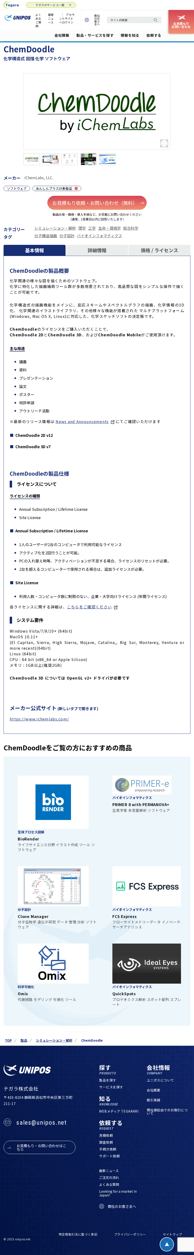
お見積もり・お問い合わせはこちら (41, 1147)
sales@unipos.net (41, 1122)
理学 (82, 228)
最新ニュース (51, 18)
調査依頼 (106, 1142)
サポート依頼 (109, 1156)
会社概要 (153, 1090)
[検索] (155, 20)
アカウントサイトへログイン (67, 18)
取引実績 (153, 1100)
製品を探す (107, 1080)
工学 (92, 228)
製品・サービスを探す (95, 35)
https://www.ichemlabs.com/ (39, 719)
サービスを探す (111, 1087)
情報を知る (130, 35)
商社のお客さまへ (97, 20)
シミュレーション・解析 (55, 228)
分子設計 (67, 235)
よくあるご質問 (38, 20)
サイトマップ (172, 1234)
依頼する (153, 35)
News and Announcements (82, 421)
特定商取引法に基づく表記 (78, 1234)
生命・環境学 (109, 228)
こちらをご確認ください (89, 607)
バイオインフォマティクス (99, 235)
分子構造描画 (45, 235)
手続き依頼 (107, 1149)
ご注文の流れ (109, 1177)
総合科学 (130, 228)
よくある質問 (109, 1184)
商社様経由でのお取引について (167, 1111)
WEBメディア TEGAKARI (118, 1111)
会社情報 (61, 35)
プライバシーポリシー (130, 1234)
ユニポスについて (160, 1080)
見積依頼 (106, 1135)
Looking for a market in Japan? (118, 1193)
